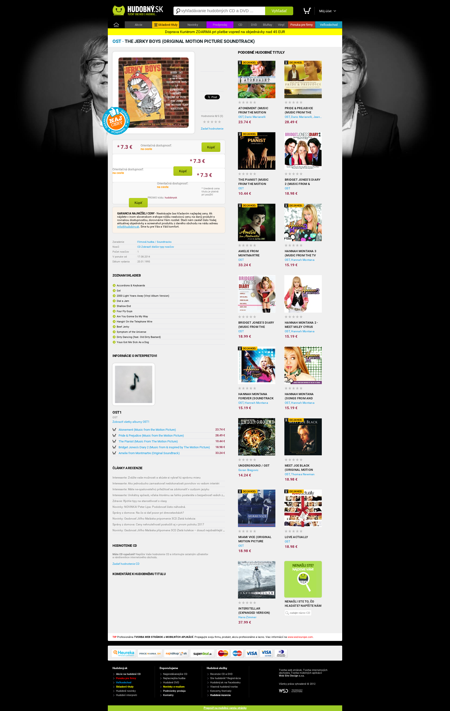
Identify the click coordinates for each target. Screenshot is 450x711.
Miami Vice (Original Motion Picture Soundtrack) (254, 539)
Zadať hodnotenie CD (125, 563)
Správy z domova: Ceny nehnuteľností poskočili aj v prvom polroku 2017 (158, 524)
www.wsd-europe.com (300, 637)
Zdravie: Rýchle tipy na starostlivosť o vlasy (139, 501)
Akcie (138, 24)
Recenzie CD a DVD (221, 674)
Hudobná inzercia (220, 695)
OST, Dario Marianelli (252, 117)
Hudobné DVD (171, 682)
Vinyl (281, 24)
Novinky (193, 24)
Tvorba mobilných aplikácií (306, 672)
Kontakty (168, 695)
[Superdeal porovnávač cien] (203, 656)
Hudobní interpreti (126, 695)
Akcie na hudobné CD (128, 674)
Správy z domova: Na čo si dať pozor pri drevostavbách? (148, 512)
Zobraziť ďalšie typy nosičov (157, 246)
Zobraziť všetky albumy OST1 (131, 421)
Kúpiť (211, 147)
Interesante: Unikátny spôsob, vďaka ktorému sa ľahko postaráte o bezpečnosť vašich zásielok (172, 495)
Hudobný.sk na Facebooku (225, 682)
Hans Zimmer (247, 617)
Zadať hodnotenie (212, 128)
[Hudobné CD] (151, 656)
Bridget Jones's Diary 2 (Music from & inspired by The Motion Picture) (164, 447)
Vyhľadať (279, 11)
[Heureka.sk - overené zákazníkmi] (124, 656)
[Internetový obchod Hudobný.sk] (138, 11)
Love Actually (296, 537)
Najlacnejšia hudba (174, 678)
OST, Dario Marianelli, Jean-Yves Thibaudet (303, 117)
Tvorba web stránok (290, 670)
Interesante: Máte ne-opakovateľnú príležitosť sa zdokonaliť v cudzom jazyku (160, 489)
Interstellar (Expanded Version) (254, 610)
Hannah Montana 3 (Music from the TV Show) (300, 253)
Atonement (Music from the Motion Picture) (147, 429)
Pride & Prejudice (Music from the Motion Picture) (151, 435)
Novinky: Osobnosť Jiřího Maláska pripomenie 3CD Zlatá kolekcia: (154, 518)
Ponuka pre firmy (301, 24)
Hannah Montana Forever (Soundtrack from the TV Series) (256, 396)
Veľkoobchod (329, 24)
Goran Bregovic (248, 470)
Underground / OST (254, 465)
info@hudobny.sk (128, 226)
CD (240, 24)
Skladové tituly (167, 24)
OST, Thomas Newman (300, 474)
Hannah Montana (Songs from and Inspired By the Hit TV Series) (302, 396)
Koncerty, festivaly (220, 690)
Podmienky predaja (174, 690)
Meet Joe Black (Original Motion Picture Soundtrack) (302, 468)
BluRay (267, 24)
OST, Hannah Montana (300, 260)
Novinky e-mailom (174, 686)
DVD (254, 24)
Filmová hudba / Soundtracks (154, 241)
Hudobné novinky (126, 690)
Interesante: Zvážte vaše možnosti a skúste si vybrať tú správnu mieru (156, 477)
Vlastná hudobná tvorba (224, 686)
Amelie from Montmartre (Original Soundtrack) (149, 453)
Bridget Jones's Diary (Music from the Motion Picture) (256, 325)
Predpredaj (220, 24)
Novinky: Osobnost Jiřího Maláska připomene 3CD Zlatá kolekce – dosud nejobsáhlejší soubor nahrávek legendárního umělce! (192, 530)
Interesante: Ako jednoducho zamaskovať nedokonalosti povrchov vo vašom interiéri (165, 483)
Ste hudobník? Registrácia (225, 678)
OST (241, 188)
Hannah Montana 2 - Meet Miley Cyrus (301, 325)
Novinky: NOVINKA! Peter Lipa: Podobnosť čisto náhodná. (149, 507)
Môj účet (325, 11)
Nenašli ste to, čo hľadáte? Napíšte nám (303, 603)
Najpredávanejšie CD (175, 674)
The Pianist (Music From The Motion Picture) (148, 441)
